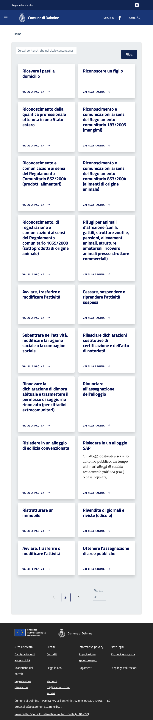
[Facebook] (118, 17)
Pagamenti (85, 667)
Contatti (52, 654)
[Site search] (139, 18)
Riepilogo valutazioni (124, 667)
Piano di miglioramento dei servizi (58, 687)
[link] (37, 92)
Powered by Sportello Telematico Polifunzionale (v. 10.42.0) (52, 714)
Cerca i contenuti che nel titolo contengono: (45, 50)
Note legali (117, 647)
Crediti (51, 647)
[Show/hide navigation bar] (5, 17)
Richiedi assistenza (123, 654)
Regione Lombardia (22, 5)
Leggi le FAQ (54, 667)
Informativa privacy (91, 647)
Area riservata (24, 647)
